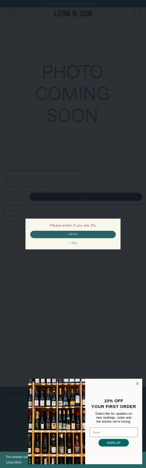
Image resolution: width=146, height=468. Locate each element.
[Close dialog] (137, 383)
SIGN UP (114, 443)
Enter (73, 234)
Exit (74, 242)
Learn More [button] (13, 462)
